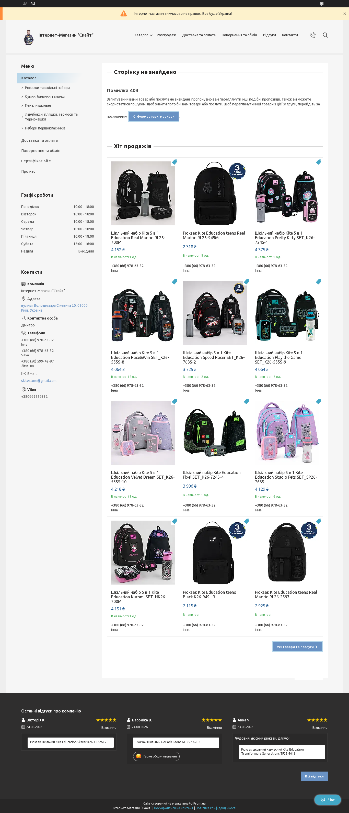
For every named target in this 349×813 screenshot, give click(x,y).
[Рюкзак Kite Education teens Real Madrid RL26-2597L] (287, 553)
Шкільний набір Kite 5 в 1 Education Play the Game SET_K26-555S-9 (279, 357)
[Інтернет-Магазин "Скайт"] (28, 35)
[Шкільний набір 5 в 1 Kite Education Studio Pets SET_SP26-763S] (287, 433)
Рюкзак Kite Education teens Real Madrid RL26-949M (214, 235)
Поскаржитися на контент (173, 808)
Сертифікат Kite (36, 161)
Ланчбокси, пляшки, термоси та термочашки (51, 116)
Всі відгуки (314, 776)
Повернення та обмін (239, 35)
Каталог (141, 35)
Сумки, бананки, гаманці (45, 96)
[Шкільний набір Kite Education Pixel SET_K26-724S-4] (215, 433)
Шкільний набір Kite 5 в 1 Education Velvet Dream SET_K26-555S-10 (143, 477)
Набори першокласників (45, 128)
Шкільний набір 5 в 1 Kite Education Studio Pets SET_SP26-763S (286, 477)
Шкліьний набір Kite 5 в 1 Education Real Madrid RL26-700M (138, 238)
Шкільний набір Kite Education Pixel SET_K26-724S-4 (212, 474)
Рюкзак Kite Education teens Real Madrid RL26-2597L (286, 594)
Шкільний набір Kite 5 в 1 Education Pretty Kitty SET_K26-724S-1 (285, 238)
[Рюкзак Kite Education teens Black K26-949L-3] (215, 553)
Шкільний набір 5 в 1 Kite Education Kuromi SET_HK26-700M (139, 597)
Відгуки (269, 35)
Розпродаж (166, 35)
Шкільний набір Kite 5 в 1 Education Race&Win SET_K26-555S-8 (140, 357)
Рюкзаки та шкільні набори (47, 88)
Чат (331, 800)
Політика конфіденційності (216, 808)
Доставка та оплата (199, 35)
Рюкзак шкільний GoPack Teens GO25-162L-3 (168, 742)
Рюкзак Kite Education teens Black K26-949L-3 (209, 594)
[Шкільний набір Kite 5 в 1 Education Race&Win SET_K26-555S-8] (143, 313)
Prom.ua (199, 803)
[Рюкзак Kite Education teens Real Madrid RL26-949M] (215, 193)
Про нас (28, 171)
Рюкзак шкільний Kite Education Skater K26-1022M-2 (68, 742)
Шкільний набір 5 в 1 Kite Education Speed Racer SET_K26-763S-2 (214, 357)
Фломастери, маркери (156, 116)
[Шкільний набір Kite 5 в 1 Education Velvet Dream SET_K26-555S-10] (143, 433)
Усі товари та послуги (295, 647)
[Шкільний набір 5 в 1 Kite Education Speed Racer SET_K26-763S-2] (215, 313)
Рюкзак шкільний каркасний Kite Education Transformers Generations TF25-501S (272, 751)
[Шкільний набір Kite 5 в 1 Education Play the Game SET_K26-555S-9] (287, 313)
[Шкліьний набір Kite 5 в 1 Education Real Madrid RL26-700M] (143, 193)
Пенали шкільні (38, 105)
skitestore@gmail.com (38, 381)
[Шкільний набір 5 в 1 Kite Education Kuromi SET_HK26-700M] (143, 553)
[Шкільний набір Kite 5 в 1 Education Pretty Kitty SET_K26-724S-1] (287, 193)
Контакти (290, 35)
